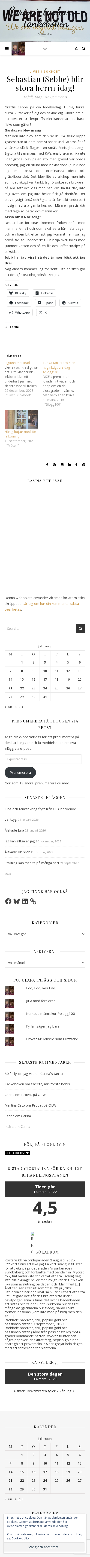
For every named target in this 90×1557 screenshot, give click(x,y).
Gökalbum (47, 1251)
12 (68, 671)
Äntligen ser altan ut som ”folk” (29, 1288)
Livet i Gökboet (45, 71)
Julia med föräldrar (40, 1000)
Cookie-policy (21, 1538)
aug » (19, 706)
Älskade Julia (14, 830)
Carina (9, 1094)
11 (56, 671)
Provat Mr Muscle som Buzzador (52, 1039)
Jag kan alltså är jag (20, 841)
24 (45, 688)
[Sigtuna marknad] (24, 379)
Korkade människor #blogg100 (50, 1013)
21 (10, 688)
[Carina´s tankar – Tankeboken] (45, 21)
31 (45, 697)
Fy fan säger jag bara (43, 1026)
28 (10, 697)
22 (22, 688)
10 (45, 671)
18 (56, 679)
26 (68, 688)
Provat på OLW (33, 1094)
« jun (8, 706)
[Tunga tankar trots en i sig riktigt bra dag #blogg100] (62, 384)
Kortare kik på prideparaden (27, 1260)
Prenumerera (20, 772)
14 (10, 679)
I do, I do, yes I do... (41, 988)
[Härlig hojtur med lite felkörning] (21, 419)
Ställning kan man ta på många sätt (32, 862)
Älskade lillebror (17, 852)
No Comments (56, 97)
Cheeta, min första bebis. (51, 1084)
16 (33, 679)
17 (45, 679)
